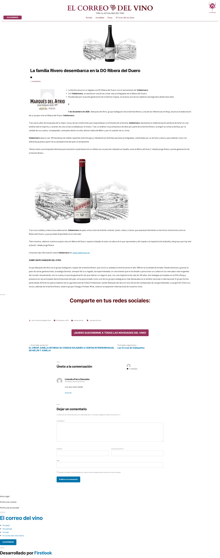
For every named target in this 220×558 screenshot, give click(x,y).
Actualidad (100, 18)
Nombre (60, 449)
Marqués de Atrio (95, 320)
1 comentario (40, 81)
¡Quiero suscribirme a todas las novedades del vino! (110, 332)
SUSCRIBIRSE (12, 17)
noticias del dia (78, 320)
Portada (89, 18)
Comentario (61, 421)
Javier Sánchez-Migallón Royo (41, 320)
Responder (68, 393)
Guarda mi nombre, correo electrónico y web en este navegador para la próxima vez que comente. (90, 472)
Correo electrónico (117, 449)
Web (58, 460)
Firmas (109, 18)
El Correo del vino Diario (125, 18)
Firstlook (43, 552)
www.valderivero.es (81, 252)
